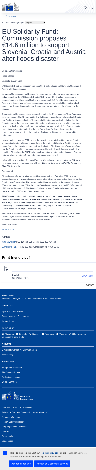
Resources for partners (12, 417)
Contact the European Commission (17, 408)
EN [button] (85, 7)
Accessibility (7, 355)
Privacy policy (8, 436)
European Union (9, 382)
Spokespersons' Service (13, 311)
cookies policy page (50, 453)
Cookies (5, 431)
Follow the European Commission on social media (24, 412)
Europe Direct (8, 321)
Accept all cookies (21, 463)
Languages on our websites (14, 427)
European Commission (12, 368)
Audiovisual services (11, 377)
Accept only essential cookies (52, 463)
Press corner (11, 16)
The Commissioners (11, 372)
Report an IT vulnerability (13, 422)
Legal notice (7, 441)
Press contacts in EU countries (15, 316)
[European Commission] (10, 6)
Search (91, 7)
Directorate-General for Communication (19, 350)
